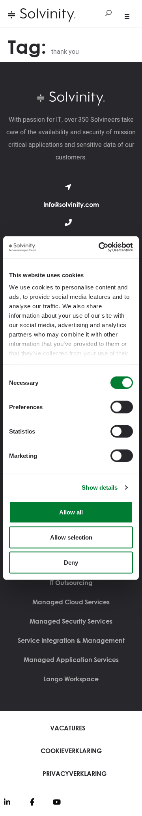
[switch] (121, 407)
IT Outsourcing (71, 583)
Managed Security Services (71, 621)
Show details (100, 487)
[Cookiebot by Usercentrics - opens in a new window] (100, 247)
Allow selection (71, 537)
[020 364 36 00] (68, 222)
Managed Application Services (71, 660)
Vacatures (67, 728)
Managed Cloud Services (71, 602)
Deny (71, 562)
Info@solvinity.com (71, 205)
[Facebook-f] (32, 802)
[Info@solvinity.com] (68, 186)
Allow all (71, 512)
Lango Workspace (71, 679)
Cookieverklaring (71, 751)
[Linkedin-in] (7, 802)
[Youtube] (57, 802)
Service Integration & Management (71, 640)
